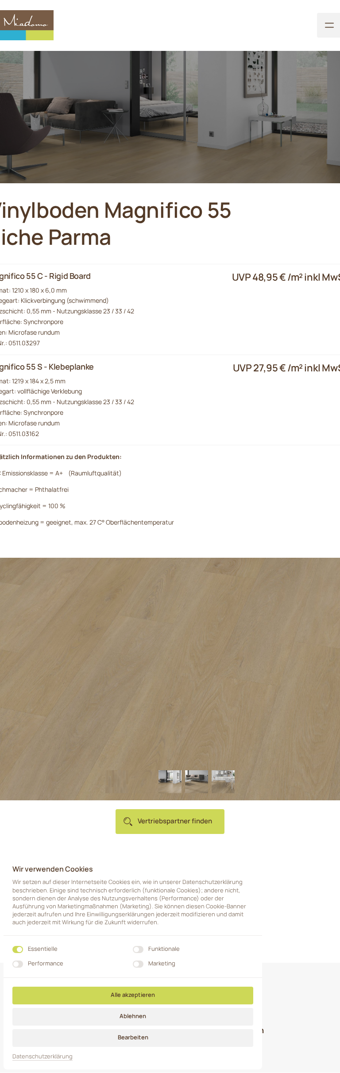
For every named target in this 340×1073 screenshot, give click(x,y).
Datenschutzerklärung (42, 1056)
